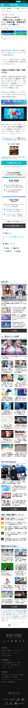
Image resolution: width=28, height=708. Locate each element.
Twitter (4, 641)
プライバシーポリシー (6, 679)
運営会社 (3, 681)
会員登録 (18, 1)
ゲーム (19, 665)
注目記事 (9, 650)
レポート (3, 653)
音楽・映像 (8, 11)
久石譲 (8, 52)
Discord (16, 641)
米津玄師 (18, 251)
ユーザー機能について (6, 677)
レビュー (9, 653)
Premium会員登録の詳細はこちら (14, 226)
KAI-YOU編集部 (23, 610)
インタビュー (15, 653)
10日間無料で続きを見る (14, 163)
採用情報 (10, 681)
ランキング (15, 650)
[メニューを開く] (2, 5)
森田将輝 (3, 28)
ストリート (4, 667)
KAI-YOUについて (5, 674)
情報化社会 (9, 662)
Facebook (8, 641)
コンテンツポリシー (13, 611)
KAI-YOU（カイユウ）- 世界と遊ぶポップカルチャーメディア (14, 5)
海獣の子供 (15, 50)
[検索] (26, 5)
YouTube (12, 641)
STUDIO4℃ (4, 88)
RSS (23, 641)
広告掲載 (21, 674)
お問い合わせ (14, 674)
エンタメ (10, 667)
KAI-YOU (3, 11)
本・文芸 (3, 662)
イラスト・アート (5, 665)
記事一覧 (3, 650)
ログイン (24, 1)
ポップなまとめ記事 (6, 655)
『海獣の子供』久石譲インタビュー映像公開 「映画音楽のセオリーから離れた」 (13, 22)
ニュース (13, 11)
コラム (20, 650)
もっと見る (14, 330)
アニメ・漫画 (17, 662)
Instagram (20, 641)
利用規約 (15, 677)
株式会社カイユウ (11, 610)
